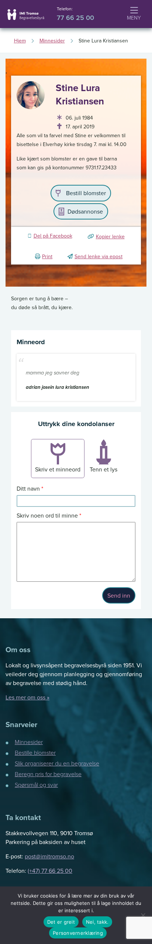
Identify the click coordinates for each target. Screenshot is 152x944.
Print (47, 256)
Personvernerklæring (78, 933)
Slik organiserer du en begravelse (57, 763)
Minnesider (29, 742)
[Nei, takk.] (142, 915)
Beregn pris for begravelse (48, 774)
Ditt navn (28, 488)
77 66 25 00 (75, 17)
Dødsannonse (85, 211)
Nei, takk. (97, 922)
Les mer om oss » (27, 697)
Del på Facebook (53, 235)
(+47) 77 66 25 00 (50, 871)
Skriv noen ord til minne (47, 515)
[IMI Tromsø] (25, 14)
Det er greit (61, 922)
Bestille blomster (35, 752)
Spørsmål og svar (36, 785)
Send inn (118, 595)
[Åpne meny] (133, 14)
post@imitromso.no (49, 856)
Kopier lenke (110, 236)
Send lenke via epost (98, 256)
